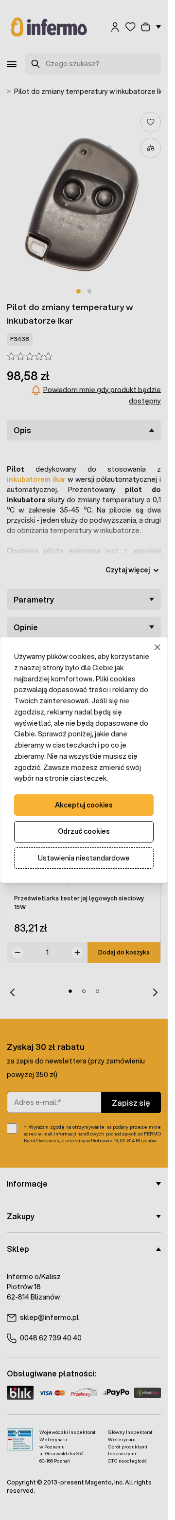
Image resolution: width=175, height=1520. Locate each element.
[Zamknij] (157, 647)
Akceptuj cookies (84, 805)
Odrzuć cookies (84, 831)
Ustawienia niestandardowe (84, 858)
